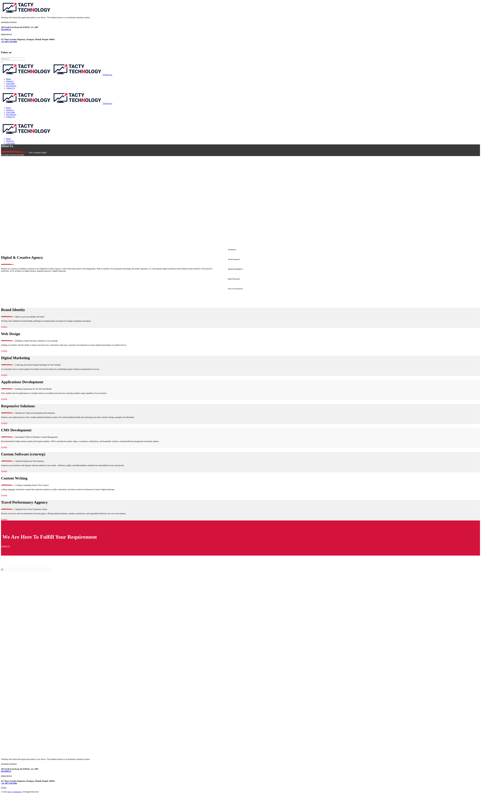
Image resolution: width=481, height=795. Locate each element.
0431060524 (6, 29)
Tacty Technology (14, 792)
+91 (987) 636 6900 (9, 42)
